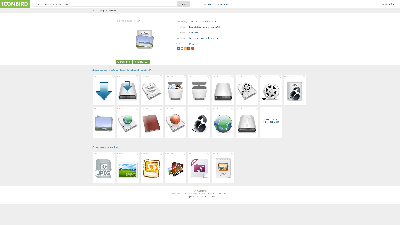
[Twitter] (182, 48)
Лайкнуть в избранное (126, 21)
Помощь (197, 193)
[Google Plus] (192, 48)
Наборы (207, 4)
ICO (99, 76)
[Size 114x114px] (271, 91)
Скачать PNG (124, 62)
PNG (95, 76)
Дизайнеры (222, 4)
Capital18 (193, 32)
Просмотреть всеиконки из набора (271, 120)
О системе (176, 193)
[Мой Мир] (189, 48)
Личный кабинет (388, 4)
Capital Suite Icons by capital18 (204, 27)
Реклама (223, 193)
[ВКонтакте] (178, 48)
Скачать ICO (141, 62)
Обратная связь (210, 193)
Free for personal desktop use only (204, 38)
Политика (187, 193)
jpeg (191, 43)
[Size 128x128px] (104, 91)
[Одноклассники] (185, 48)
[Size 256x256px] (128, 168)
